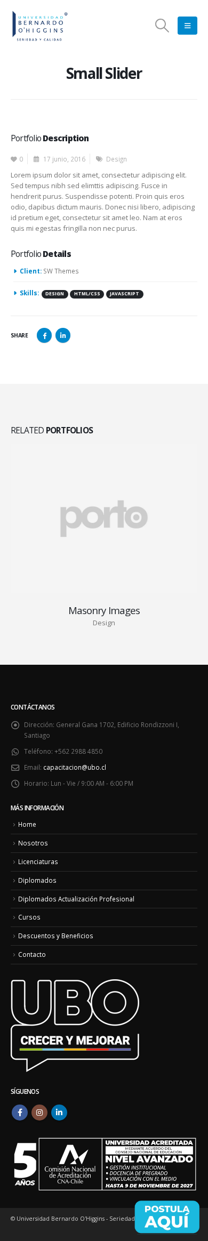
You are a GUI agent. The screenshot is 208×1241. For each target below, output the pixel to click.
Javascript (124, 294)
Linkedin (59, 1113)
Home (27, 824)
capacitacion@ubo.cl (74, 767)
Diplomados (37, 880)
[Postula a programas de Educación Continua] (167, 1217)
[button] (162, 26)
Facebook (44, 335)
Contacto (32, 954)
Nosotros (33, 843)
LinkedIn (62, 335)
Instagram (39, 1113)
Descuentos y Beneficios (55, 935)
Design (116, 159)
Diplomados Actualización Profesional (76, 899)
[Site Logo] (40, 26)
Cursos (29, 917)
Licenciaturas (38, 861)
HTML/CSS (87, 294)
